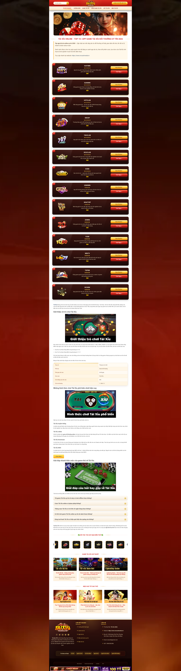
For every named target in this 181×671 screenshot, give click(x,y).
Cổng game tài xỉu (96, 8)
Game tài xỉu (85, 8)
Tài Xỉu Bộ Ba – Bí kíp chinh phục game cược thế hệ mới (65, 573)
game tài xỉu (79, 653)
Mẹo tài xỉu (115, 8)
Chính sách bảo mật (89, 663)
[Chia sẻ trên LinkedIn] (68, 635)
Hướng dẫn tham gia (83, 627)
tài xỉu (72, 653)
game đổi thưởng (116, 653)
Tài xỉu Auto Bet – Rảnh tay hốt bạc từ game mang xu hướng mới (90, 573)
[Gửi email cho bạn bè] (62, 635)
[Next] (128, 570)
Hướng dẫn (77, 8)
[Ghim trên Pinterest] (65, 635)
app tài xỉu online (105, 653)
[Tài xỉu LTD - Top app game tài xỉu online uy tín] (90, 3)
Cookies (97, 663)
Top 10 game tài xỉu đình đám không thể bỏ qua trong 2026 (65, 605)
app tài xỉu (96, 653)
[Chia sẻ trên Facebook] (56, 635)
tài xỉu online (88, 653)
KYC (103, 663)
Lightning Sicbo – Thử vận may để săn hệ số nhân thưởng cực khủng (116, 573)
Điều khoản (79, 663)
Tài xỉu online (67, 8)
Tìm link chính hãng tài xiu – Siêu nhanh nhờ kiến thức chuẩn (116, 605)
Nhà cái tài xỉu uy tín (83, 638)
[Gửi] (68, 3)
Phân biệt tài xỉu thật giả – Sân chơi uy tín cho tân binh (90, 605)
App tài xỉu (107, 8)
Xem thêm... (59, 456)
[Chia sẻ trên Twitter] (59, 635)
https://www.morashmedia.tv (80, 55)
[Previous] (53, 570)
